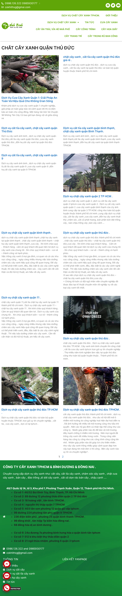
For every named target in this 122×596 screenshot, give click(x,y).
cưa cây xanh (109, 22)
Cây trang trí (73, 36)
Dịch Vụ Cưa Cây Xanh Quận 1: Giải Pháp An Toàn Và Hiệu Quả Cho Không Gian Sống (29, 99)
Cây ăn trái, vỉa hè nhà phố (53, 29)
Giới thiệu (112, 15)
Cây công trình (85, 29)
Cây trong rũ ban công (103, 36)
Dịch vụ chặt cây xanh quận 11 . (21, 297)
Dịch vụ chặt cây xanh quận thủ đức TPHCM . (91, 409)
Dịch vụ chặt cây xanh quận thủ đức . (86, 232)
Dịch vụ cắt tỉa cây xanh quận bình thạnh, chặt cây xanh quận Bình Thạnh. (89, 129)
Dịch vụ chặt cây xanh (61, 22)
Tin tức (89, 22)
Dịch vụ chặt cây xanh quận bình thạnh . (26, 232)
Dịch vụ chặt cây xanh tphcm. (81, 15)
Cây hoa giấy (109, 29)
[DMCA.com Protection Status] (12, 589)
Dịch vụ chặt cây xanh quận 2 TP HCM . (87, 196)
